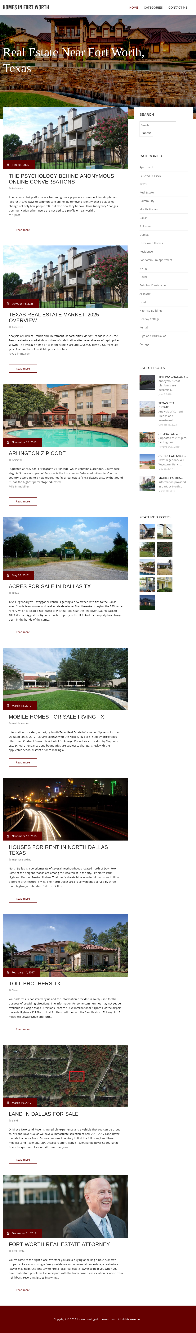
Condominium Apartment (156, 260)
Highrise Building (21, 859)
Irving (143, 268)
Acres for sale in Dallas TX (50, 586)
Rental (144, 327)
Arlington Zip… (170, 433)
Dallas (15, 593)
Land (15, 1120)
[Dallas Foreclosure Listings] (147, 584)
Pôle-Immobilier (19, 486)
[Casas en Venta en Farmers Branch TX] (147, 549)
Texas (15, 990)
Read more (23, 230)
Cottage (144, 344)
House (144, 277)
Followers (17, 188)
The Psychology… (173, 376)
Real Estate (18, 1251)
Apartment (146, 167)
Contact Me (177, 7)
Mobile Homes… (171, 477)
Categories (153, 7)
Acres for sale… (172, 455)
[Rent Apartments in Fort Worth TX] (147, 531)
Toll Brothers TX (34, 983)
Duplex (144, 234)
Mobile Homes (20, 723)
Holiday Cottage (150, 319)
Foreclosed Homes (151, 243)
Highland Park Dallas (153, 336)
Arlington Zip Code (37, 453)
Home (133, 7)
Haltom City (147, 201)
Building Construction (153, 285)
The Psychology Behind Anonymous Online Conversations (61, 179)
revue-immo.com (19, 353)
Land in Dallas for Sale (43, 1114)
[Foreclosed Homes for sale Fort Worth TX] (147, 602)
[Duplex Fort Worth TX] (164, 584)
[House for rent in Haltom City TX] (147, 567)
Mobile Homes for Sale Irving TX (56, 717)
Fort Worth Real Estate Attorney (59, 1244)
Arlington (17, 460)
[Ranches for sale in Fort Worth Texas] (164, 531)
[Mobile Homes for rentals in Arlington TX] (164, 567)
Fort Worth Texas (150, 175)
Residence (146, 251)
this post (14, 215)
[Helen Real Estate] (164, 549)
